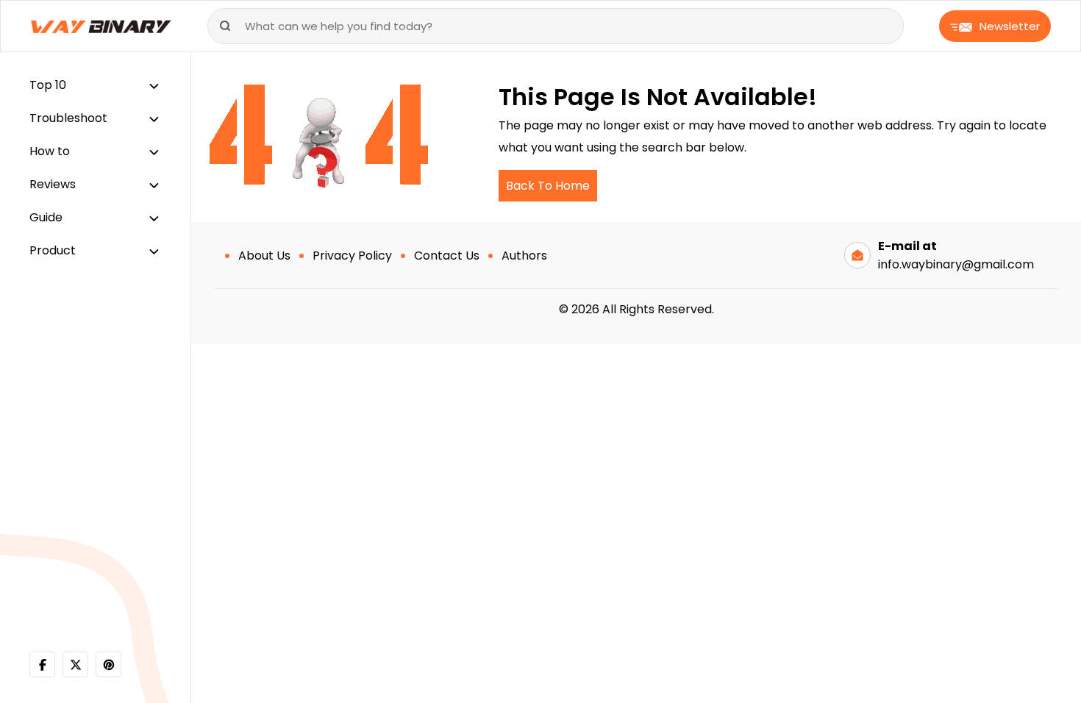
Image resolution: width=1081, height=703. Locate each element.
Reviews (52, 184)
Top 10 (47, 84)
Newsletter (1010, 26)
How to (49, 151)
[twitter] (75, 664)
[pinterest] (108, 664)
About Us (264, 255)
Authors (524, 255)
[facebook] (42, 664)
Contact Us (446, 255)
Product (52, 250)
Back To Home (548, 185)
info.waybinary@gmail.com (956, 264)
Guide (46, 217)
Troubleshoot (68, 118)
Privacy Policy (352, 255)
